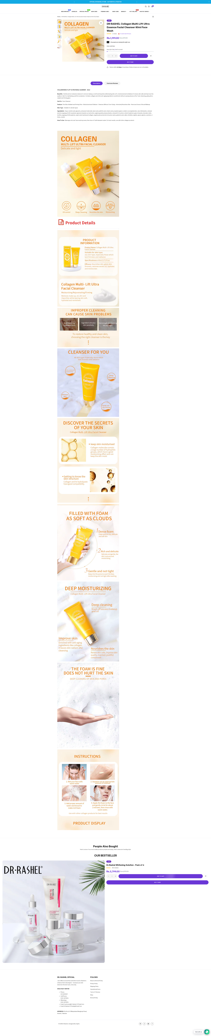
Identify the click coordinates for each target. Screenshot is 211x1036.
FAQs (91, 995)
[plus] (115, 876)
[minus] (108, 876)
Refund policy (94, 997)
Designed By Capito (74, 1023)
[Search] (145, 7)
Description (96, 83)
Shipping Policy (94, 986)
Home (58, 16)
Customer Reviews (112, 83)
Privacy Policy (94, 983)
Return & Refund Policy (96, 980)
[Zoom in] (101, 23)
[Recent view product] (149, 6)
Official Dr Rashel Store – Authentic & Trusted (106, 1)
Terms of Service (95, 992)
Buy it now (130, 62)
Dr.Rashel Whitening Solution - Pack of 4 (125, 865)
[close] (209, 2)
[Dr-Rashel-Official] (105, 6)
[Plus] (115, 55)
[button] (74, 2)
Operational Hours (95, 989)
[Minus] (108, 55)
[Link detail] (140, 1023)
